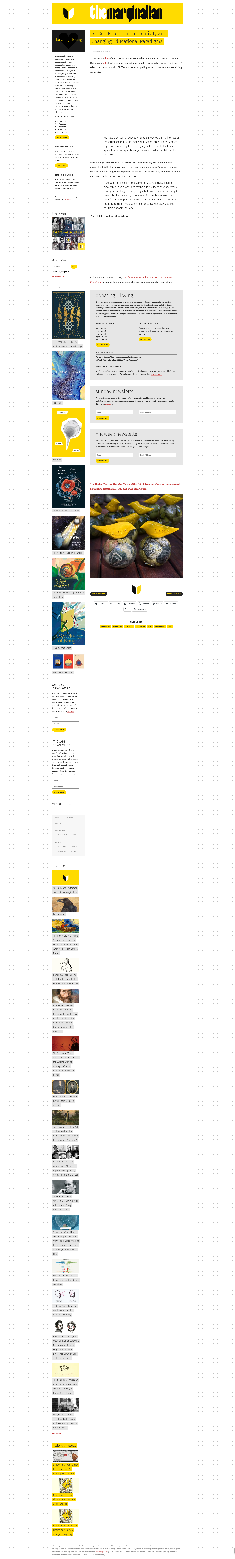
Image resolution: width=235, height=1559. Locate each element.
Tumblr (74, 851)
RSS (74, 834)
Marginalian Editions (63, 672)
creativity (117, 626)
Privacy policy (101, 1551)
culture (129, 626)
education (140, 626)
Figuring (57, 459)
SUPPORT (59, 823)
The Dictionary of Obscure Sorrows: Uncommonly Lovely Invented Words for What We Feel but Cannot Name (65, 944)
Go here (67, 199)
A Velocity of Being (62, 647)
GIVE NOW (61, 166)
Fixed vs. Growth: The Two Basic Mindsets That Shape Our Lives (66, 1280)
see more (56, 1434)
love (107, 58)
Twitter (74, 846)
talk (104, 63)
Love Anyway (59, 914)
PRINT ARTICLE (99, 594)
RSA (149, 626)
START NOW (62, 137)
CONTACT (70, 818)
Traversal (57, 402)
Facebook (62, 846)
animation (105, 626)
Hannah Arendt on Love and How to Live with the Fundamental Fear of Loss (65, 979)
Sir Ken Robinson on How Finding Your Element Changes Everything (65, 1530)
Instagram (62, 851)
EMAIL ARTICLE (174, 594)
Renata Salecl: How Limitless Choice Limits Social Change (64, 1499)
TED (169, 626)
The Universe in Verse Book (66, 510)
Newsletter (62, 834)
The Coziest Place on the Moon (68, 552)
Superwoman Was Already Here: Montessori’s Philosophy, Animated (65, 1469)
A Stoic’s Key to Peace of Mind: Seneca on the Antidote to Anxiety (65, 1310)
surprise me (58, 277)
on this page (156, 373)
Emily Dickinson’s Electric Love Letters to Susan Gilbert (65, 1101)
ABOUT (58, 818)
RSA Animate (160, 626)
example (70, 710)
